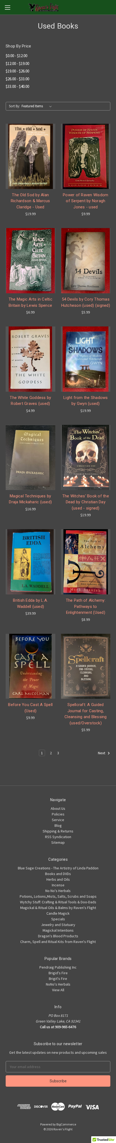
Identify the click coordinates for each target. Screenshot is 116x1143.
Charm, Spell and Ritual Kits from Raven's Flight (58, 941)
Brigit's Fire (58, 978)
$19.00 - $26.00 (17, 71)
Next (102, 753)
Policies (58, 814)
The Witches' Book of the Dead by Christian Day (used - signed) (85, 502)
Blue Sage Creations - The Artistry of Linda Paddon (58, 868)
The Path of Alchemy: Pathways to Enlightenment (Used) (85, 606)
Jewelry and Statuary (58, 924)
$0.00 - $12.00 (16, 55)
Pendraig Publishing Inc (58, 967)
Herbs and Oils (58, 879)
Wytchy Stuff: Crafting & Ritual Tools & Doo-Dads (58, 902)
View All (58, 989)
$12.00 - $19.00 (17, 63)
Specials (58, 919)
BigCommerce (66, 1124)
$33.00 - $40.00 (17, 86)
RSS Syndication (58, 836)
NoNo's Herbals (58, 984)
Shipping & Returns (58, 831)
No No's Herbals (58, 890)
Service (58, 819)
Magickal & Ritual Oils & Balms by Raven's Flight (58, 907)
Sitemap (58, 842)
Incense (58, 885)
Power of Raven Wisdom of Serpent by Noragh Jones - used (85, 200)
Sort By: (14, 106)
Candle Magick (58, 913)
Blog (58, 825)
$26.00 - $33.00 (17, 78)
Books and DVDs (58, 873)
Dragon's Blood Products (58, 936)
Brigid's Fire (58, 972)
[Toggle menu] (7, 7)
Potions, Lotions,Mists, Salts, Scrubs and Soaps (58, 896)
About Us (58, 808)
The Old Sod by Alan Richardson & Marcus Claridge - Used (30, 200)
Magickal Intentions (58, 930)
